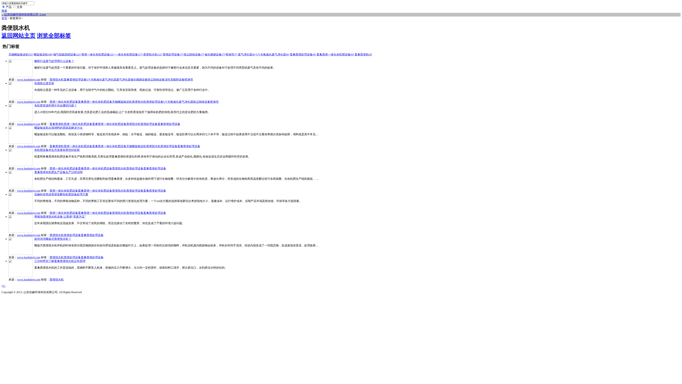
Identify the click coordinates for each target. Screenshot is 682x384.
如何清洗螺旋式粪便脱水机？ (52, 238)
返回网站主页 (18, 35)
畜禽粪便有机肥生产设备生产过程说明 (58, 172)
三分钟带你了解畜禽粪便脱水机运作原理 (59, 261)
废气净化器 (246, 54)
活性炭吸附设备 (175, 79)
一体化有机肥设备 (128, 54)
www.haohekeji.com (28, 79)
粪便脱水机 (152, 54)
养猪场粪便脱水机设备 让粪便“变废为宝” (60, 216)
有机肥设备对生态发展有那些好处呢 (57, 149)
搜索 (4, 10)
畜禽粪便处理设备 (303, 54)
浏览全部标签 (54, 35)
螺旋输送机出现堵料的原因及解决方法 (58, 127)
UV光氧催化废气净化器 (272, 54)
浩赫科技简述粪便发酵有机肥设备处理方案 (61, 194)
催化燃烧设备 (215, 54)
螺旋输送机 (43, 54)
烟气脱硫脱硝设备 (67, 54)
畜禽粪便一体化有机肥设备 (335, 54)
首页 (4, 18)
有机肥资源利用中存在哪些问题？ (55, 105)
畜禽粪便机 (363, 54)
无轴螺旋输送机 (21, 54)
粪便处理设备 (173, 54)
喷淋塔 (231, 54)
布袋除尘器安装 (44, 83)
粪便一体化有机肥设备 (97, 54)
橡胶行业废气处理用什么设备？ (54, 61)
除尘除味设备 (194, 54)
